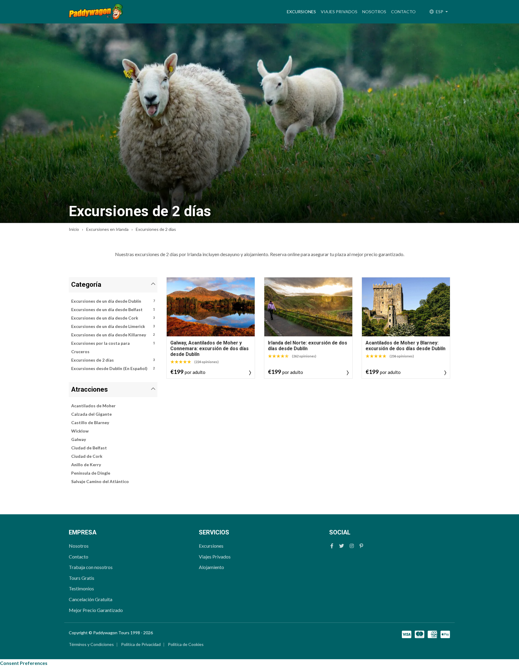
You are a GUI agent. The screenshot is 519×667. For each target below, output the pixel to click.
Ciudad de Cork (86, 456)
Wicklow (80, 430)
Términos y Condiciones (91, 644)
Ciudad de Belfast (89, 447)
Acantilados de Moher (93, 405)
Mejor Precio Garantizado (96, 610)
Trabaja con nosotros (91, 567)
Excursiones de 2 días (113, 360)
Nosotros (374, 11)
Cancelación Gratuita (90, 599)
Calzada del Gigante (91, 414)
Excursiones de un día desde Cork (113, 317)
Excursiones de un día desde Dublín (113, 301)
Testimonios (81, 588)
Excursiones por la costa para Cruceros (113, 347)
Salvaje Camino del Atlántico (100, 481)
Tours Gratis (81, 578)
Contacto (403, 11)
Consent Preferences (23, 663)
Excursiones (302, 11)
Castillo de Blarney (90, 422)
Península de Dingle (90, 473)
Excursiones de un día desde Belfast (113, 309)
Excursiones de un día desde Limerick (113, 326)
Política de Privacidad (141, 644)
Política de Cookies (186, 644)
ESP (439, 11)
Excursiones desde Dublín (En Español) (113, 368)
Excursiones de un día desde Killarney (113, 334)
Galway (78, 439)
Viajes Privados (339, 11)
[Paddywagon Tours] (96, 11)
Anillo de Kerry (86, 464)
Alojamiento (211, 567)
